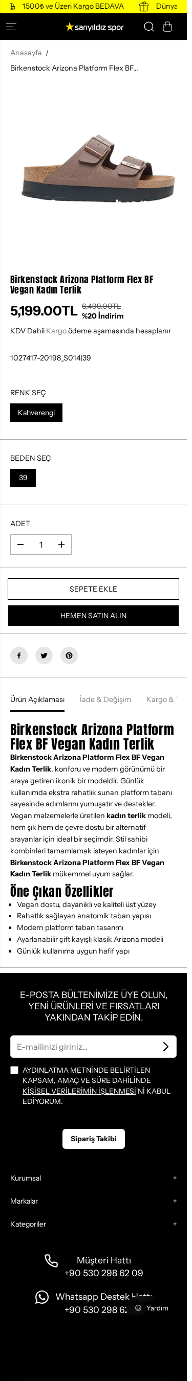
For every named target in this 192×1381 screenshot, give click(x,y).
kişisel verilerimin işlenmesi (79, 1091)
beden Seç (30, 458)
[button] (15, 26)
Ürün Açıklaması (37, 699)
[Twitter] (44, 655)
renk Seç (28, 392)
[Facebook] (19, 655)
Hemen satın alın (93, 615)
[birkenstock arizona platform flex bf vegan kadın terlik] (93, 168)
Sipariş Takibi (94, 1138)
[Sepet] (167, 26)
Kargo (56, 330)
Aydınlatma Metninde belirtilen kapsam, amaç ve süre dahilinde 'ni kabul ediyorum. (96, 1086)
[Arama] (149, 26)
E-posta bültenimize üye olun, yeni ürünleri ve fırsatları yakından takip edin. (93, 1006)
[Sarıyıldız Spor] (93, 26)
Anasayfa (26, 52)
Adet (20, 523)
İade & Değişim (105, 699)
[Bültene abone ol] (166, 1046)
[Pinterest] (69, 655)
